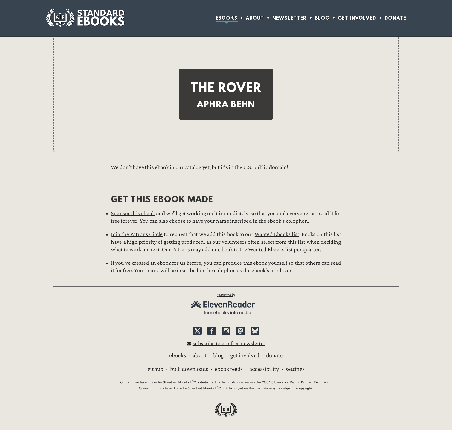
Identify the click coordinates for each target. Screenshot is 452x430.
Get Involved (357, 18)
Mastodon (240, 331)
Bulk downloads (189, 369)
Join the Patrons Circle (137, 234)
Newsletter (289, 18)
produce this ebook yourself (255, 263)
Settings (295, 369)
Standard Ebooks (85, 18)
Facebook (211, 331)
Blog (322, 18)
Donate (395, 18)
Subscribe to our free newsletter (229, 343)
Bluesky (255, 331)
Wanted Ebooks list (277, 234)
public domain (238, 382)
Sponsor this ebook (133, 213)
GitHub (155, 369)
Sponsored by (226, 295)
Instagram (226, 331)
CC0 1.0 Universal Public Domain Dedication (296, 382)
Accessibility (264, 369)
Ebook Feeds (229, 369)
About (255, 18)
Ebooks (227, 18)
